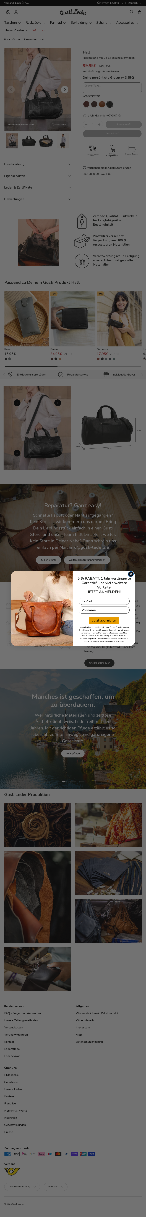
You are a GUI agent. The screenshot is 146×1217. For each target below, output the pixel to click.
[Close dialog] (131, 574)
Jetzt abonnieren (104, 620)
